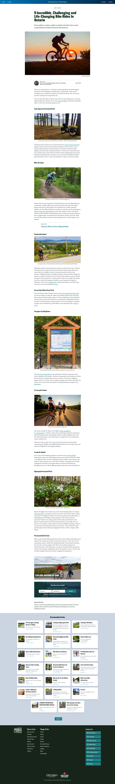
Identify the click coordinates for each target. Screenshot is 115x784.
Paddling (42, 748)
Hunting (42, 741)
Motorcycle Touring (44, 744)
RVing (41, 751)
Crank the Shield (71, 455)
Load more (58, 718)
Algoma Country (30, 732)
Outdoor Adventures (44, 746)
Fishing (41, 739)
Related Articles (44, 224)
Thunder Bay (30, 748)
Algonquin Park (38, 514)
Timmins (29, 751)
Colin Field (43, 81)
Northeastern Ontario (32, 737)
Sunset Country (30, 744)
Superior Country (31, 746)
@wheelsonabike (73, 140)
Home (10, 2)
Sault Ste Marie (92, 748)
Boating (42, 734)
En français (103, 2)
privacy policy (69, 594)
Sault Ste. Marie (30, 739)
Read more (37, 384)
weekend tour (52, 282)
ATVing (41, 732)
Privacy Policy (68, 780)
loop (54, 442)
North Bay (29, 734)
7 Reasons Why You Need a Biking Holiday (55, 226)
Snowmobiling (43, 753)
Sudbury (29, 741)
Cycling (59, 8)
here (56, 284)
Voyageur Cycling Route (44, 374)
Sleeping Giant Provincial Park (43, 211)
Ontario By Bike (62, 101)
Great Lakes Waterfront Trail (70, 293)
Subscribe (111, 2)
